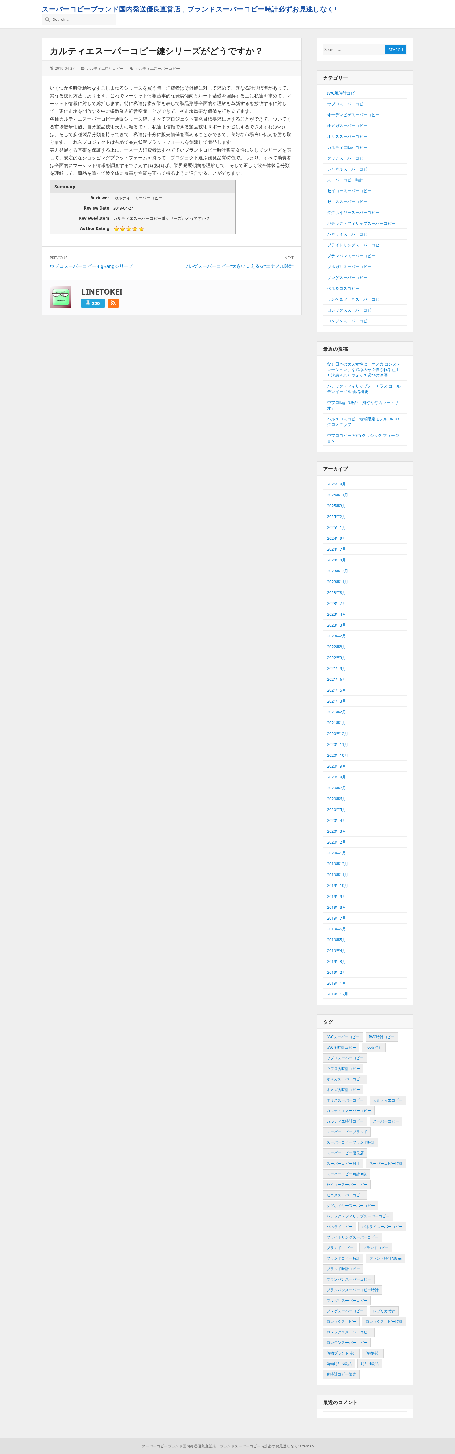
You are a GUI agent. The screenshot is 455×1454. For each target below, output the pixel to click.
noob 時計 (373, 1047)
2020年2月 (336, 842)
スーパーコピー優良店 (345, 1152)
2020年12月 (337, 733)
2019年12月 (337, 864)
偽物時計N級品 (339, 1363)
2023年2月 (336, 636)
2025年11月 (337, 495)
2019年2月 (336, 972)
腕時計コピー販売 (341, 1374)
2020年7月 (336, 788)
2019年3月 (336, 961)
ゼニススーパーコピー (347, 201)
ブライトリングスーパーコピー (355, 245)
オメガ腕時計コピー (343, 1089)
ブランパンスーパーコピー (351, 256)
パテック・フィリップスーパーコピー (361, 223)
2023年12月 (337, 571)
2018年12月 (337, 994)
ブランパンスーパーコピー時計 (353, 1289)
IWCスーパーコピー (343, 1037)
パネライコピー (340, 1226)
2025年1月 (336, 527)
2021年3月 (336, 701)
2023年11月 (337, 581)
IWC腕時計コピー (343, 93)
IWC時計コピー (382, 1037)
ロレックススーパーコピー (351, 310)
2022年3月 (336, 657)
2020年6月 (336, 798)
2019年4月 (336, 950)
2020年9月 (336, 766)
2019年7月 (336, 918)
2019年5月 (336, 939)
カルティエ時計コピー (105, 68)
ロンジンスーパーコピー (349, 321)
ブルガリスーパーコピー (349, 266)
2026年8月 (336, 484)
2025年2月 (336, 516)
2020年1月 (336, 853)
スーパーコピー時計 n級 (347, 1174)
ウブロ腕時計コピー (343, 1068)
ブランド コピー (340, 1247)
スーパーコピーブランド (347, 1131)
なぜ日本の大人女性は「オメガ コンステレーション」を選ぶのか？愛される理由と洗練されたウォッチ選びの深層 (364, 369)
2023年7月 (336, 603)
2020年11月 (337, 744)
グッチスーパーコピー (347, 158)
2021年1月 (336, 722)
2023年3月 (336, 625)
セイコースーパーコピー (349, 190)
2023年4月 (336, 614)
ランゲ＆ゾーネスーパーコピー (355, 299)
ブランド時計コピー (343, 1268)
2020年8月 (336, 777)
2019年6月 (336, 929)
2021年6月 (336, 679)
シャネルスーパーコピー (349, 169)
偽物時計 (373, 1353)
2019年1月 (336, 983)
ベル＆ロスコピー (343, 288)
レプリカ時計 (384, 1311)
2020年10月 (337, 755)
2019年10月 (337, 885)
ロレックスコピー (341, 1321)
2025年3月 (336, 505)
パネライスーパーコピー (349, 234)
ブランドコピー (376, 1247)
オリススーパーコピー (347, 136)
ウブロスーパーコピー (347, 104)
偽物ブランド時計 (341, 1353)
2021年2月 (336, 712)
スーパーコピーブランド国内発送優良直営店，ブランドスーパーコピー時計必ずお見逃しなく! (189, 8)
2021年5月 (336, 690)
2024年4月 (336, 560)
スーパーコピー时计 (343, 1163)
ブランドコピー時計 (343, 1258)
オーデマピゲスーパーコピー (353, 114)
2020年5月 (336, 809)
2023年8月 (336, 592)
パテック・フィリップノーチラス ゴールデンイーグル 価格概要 (364, 388)
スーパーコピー (386, 1121)
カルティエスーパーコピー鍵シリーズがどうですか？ (156, 50)
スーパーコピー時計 (345, 180)
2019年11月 (337, 874)
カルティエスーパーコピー (157, 68)
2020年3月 (336, 831)
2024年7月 (336, 549)
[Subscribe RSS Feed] (113, 303)
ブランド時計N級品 (385, 1258)
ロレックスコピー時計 (384, 1321)
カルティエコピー (388, 1100)
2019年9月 (336, 896)
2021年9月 (336, 668)
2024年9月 (336, 538)
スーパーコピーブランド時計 (351, 1142)
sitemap (307, 1446)
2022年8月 (336, 646)
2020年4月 (336, 820)
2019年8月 (336, 907)
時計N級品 (370, 1363)
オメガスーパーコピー (347, 125)
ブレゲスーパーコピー (347, 277)
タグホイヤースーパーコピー (353, 212)
